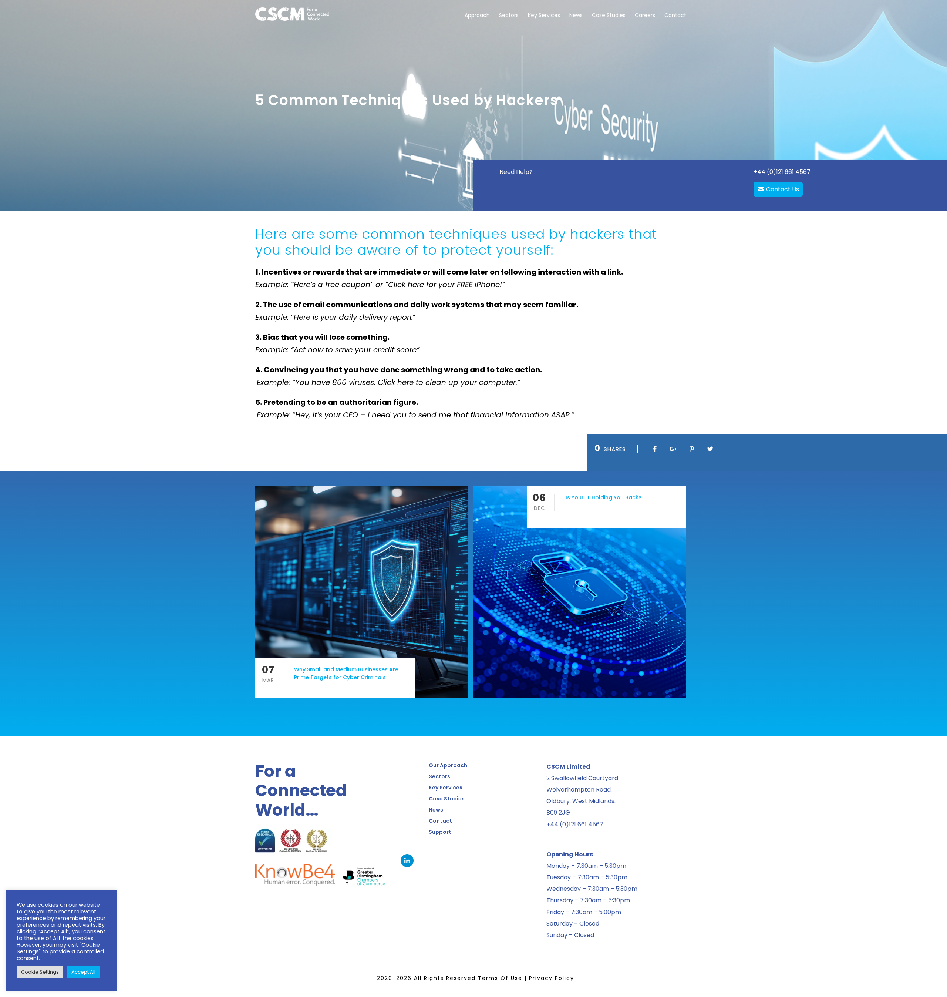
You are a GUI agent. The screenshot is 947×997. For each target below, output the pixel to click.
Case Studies (609, 15)
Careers (645, 15)
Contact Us (782, 189)
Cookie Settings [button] (40, 972)
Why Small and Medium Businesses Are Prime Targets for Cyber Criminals (346, 673)
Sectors (509, 15)
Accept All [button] (83, 972)
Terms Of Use (500, 978)
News (576, 15)
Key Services (544, 15)
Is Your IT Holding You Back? (603, 497)
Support (440, 832)
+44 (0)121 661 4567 (782, 172)
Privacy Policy (551, 978)
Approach (477, 15)
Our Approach (448, 765)
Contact (675, 15)
